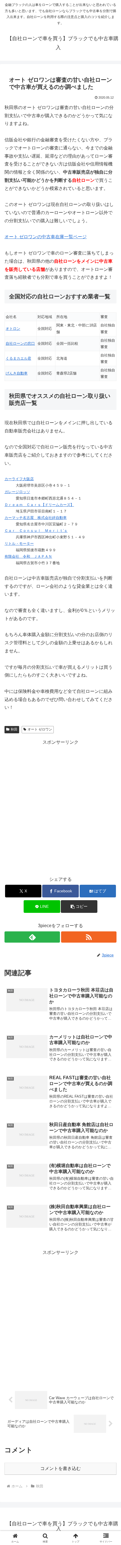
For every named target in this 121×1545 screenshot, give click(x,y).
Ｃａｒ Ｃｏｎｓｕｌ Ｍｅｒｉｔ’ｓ (36, 530)
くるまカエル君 (18, 358)
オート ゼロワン (40, 729)
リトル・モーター (19, 543)
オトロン (13, 328)
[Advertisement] (60, 807)
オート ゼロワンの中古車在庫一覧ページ (46, 236)
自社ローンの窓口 (20, 343)
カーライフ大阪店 (19, 479)
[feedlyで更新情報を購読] (32, 937)
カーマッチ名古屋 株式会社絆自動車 (36, 518)
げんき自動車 (17, 373)
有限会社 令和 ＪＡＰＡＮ (28, 556)
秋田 (14, 729)
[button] (79, 906)
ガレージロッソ (17, 492)
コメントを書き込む (60, 1468)
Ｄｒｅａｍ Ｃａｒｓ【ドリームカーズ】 (39, 505)
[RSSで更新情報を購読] (88, 937)
